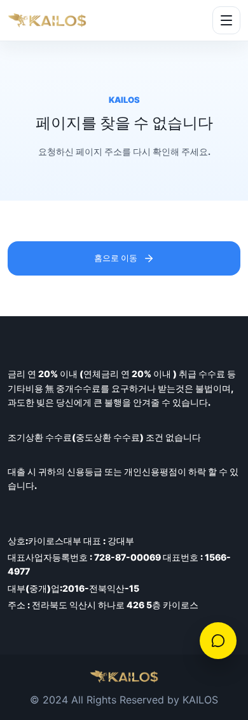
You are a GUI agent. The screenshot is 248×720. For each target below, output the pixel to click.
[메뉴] (226, 20)
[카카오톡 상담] (218, 640)
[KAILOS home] (47, 20)
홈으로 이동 (115, 258)
